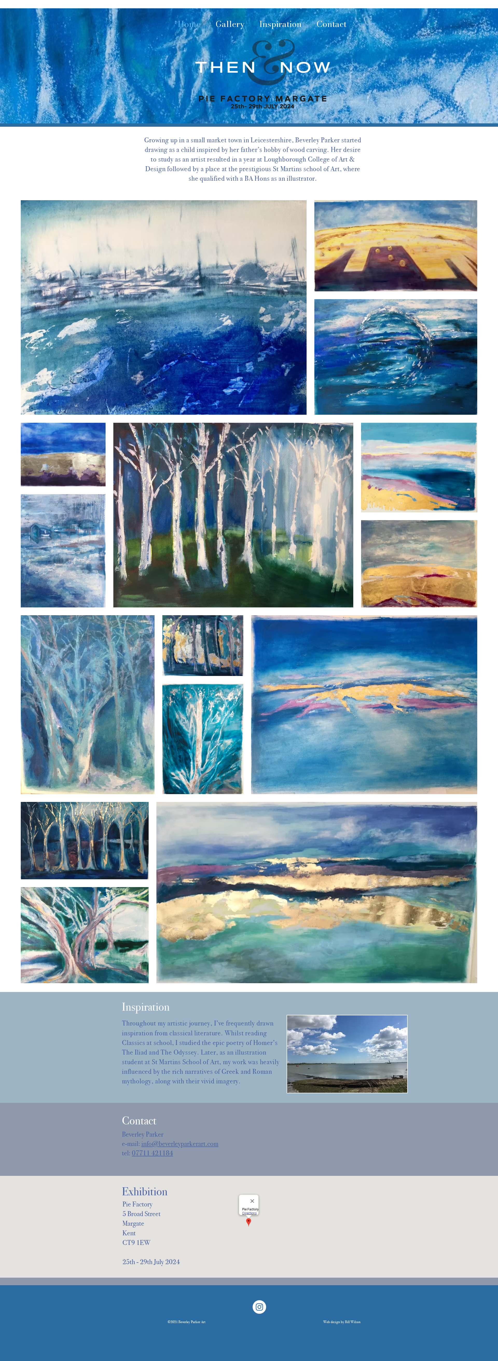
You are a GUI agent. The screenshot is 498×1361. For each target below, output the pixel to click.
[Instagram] (259, 1307)
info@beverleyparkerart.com (179, 1143)
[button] (347, 1054)
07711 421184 (152, 1153)
